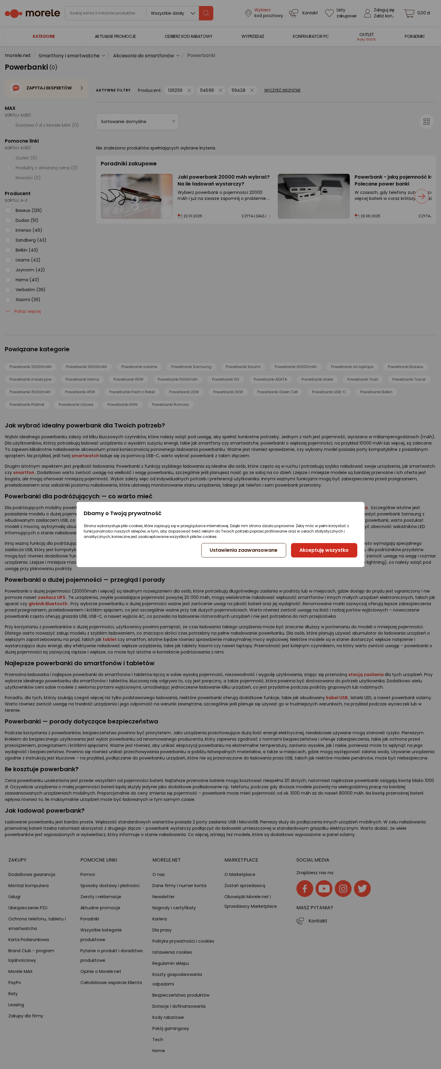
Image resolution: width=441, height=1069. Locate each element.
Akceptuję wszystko (324, 550)
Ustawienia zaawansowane (244, 550)
